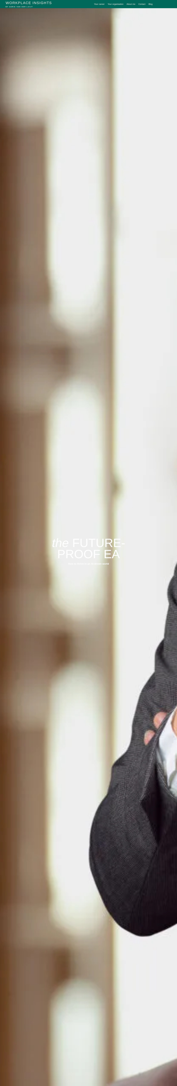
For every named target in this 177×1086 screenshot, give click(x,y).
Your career (99, 4)
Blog (151, 4)
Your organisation (115, 4)
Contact (141, 4)
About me (131, 4)
